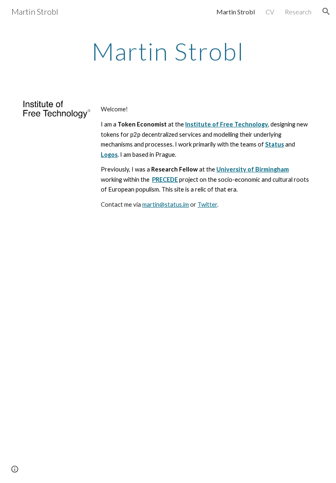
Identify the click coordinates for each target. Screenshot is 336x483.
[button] (326, 11)
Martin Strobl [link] (235, 12)
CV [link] (270, 12)
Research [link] (298, 12)
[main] (168, 51)
